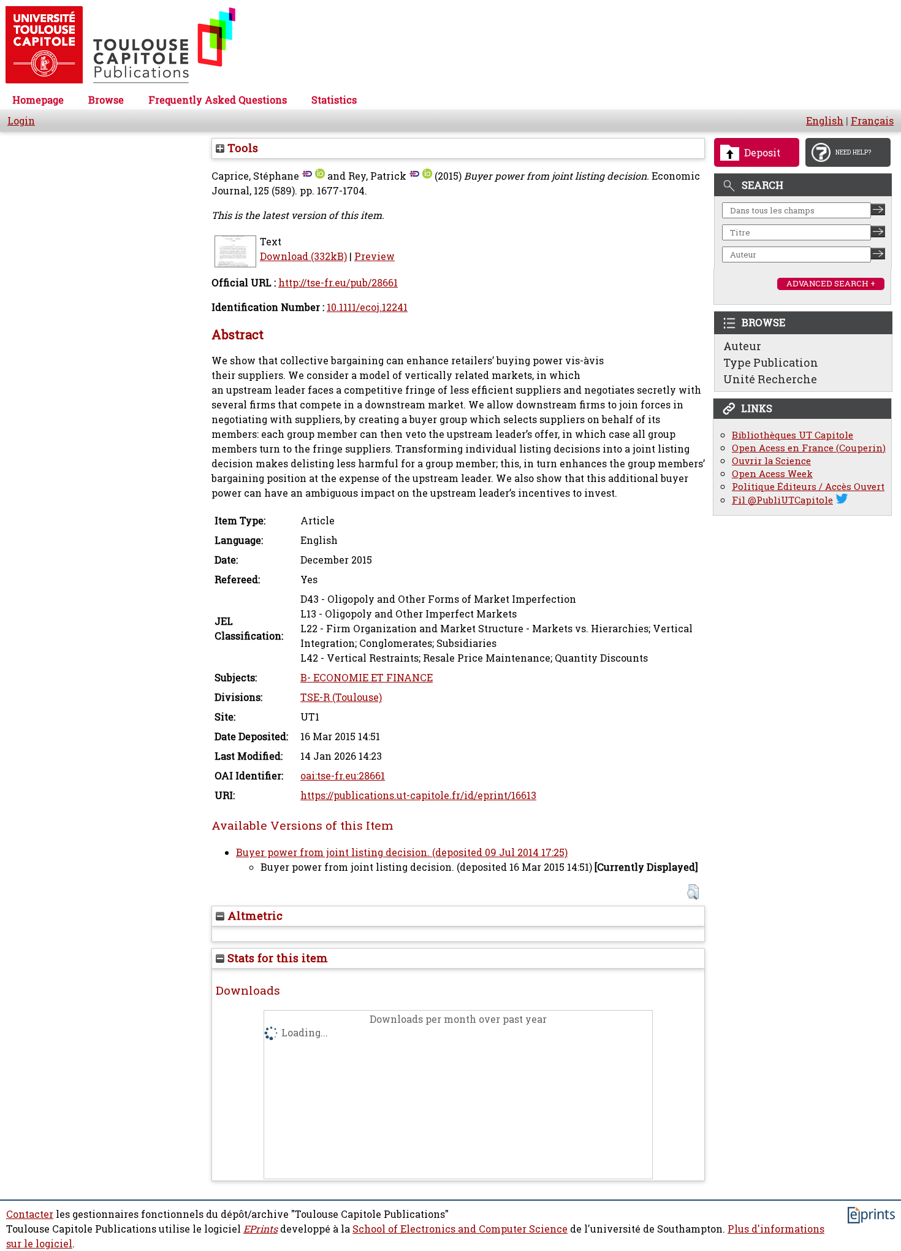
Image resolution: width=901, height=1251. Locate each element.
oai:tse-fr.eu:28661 (342, 775)
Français (872, 121)
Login (21, 121)
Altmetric (253, 915)
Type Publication (770, 362)
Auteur (742, 346)
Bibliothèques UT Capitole (792, 435)
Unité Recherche (770, 379)
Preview (374, 256)
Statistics (334, 100)
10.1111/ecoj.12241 (367, 307)
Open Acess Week (772, 473)
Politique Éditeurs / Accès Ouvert (808, 486)
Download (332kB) (303, 256)
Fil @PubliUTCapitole (782, 500)
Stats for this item (276, 958)
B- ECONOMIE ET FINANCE (366, 677)
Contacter (29, 1214)
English (824, 121)
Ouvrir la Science (771, 460)
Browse (106, 100)
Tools (241, 147)
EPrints (260, 1229)
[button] (693, 892)
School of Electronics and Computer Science (460, 1229)
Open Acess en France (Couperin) (809, 448)
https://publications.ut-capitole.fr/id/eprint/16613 (418, 795)
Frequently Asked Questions (217, 100)
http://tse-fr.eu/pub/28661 (338, 282)
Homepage (38, 100)
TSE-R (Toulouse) (341, 697)
